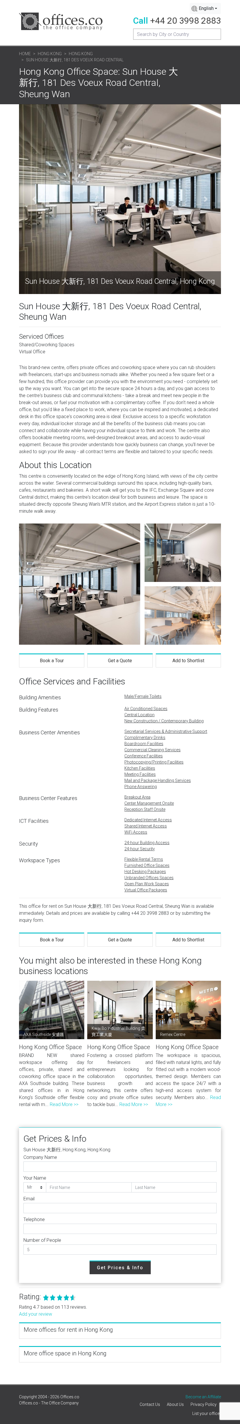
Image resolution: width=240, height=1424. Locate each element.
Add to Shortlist (188, 660)
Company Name (40, 1157)
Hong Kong (50, 53)
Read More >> (64, 1104)
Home (25, 53)
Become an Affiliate (203, 1397)
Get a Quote (120, 660)
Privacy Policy (204, 1404)
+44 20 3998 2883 (185, 20)
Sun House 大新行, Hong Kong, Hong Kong (66, 1149)
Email (29, 1199)
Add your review (35, 1314)
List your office (206, 1413)
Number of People (42, 1240)
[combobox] (205, 8)
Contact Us (150, 1404)
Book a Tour (52, 660)
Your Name (34, 1178)
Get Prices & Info (120, 1267)
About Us (175, 1404)
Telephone (34, 1219)
